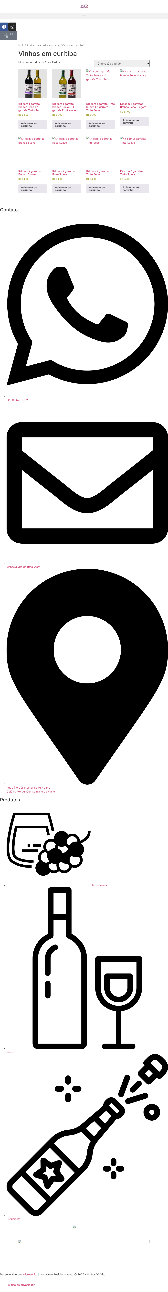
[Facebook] (4, 27)
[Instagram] (12, 27)
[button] (84, 16)
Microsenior (30, 1274)
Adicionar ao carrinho (29, 125)
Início (21, 45)
